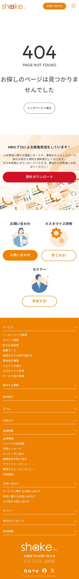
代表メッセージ (12, 448)
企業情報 (8, 438)
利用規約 (8, 474)
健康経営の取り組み (15, 459)
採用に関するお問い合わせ (19, 496)
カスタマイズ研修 (13, 371)
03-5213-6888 (39, 561)
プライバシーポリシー (16, 464)
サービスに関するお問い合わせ (22, 491)
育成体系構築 (11, 360)
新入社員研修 (11, 345)
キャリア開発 (11, 340)
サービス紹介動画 (13, 376)
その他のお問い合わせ (16, 501)
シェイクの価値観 (13, 443)
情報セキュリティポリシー (19, 469)
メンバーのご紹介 (13, 454)
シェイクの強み (12, 365)
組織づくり (9, 350)
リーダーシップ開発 (15, 335)
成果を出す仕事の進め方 (18, 355)
